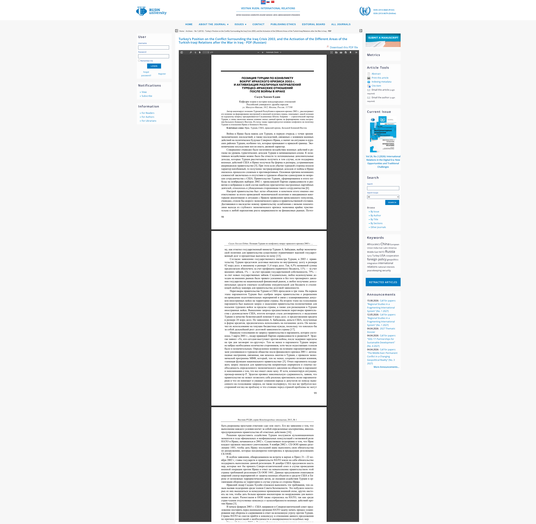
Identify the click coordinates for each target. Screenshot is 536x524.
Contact (259, 24)
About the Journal (212, 24)
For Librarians (149, 120)
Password (142, 52)
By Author (376, 215)
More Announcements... (386, 366)
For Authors (148, 116)
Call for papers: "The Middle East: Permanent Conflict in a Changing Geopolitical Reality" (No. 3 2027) (382, 356)
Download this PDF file (344, 47)
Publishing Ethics (283, 24)
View (144, 92)
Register (162, 73)
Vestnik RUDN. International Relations (268, 11)
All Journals (341, 24)
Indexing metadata (381, 81)
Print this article (380, 77)
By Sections (377, 223)
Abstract (376, 73)
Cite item (376, 85)
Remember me (147, 60)
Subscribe (147, 95)
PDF (329, 31)
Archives (189, 31)
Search (370, 184)
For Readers (148, 112)
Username (142, 43)
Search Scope (372, 192)
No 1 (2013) (199, 31)
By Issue (375, 211)
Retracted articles (383, 282)
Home (189, 24)
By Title (374, 219)
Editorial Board (313, 24)
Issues (239, 24)
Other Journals (378, 227)
